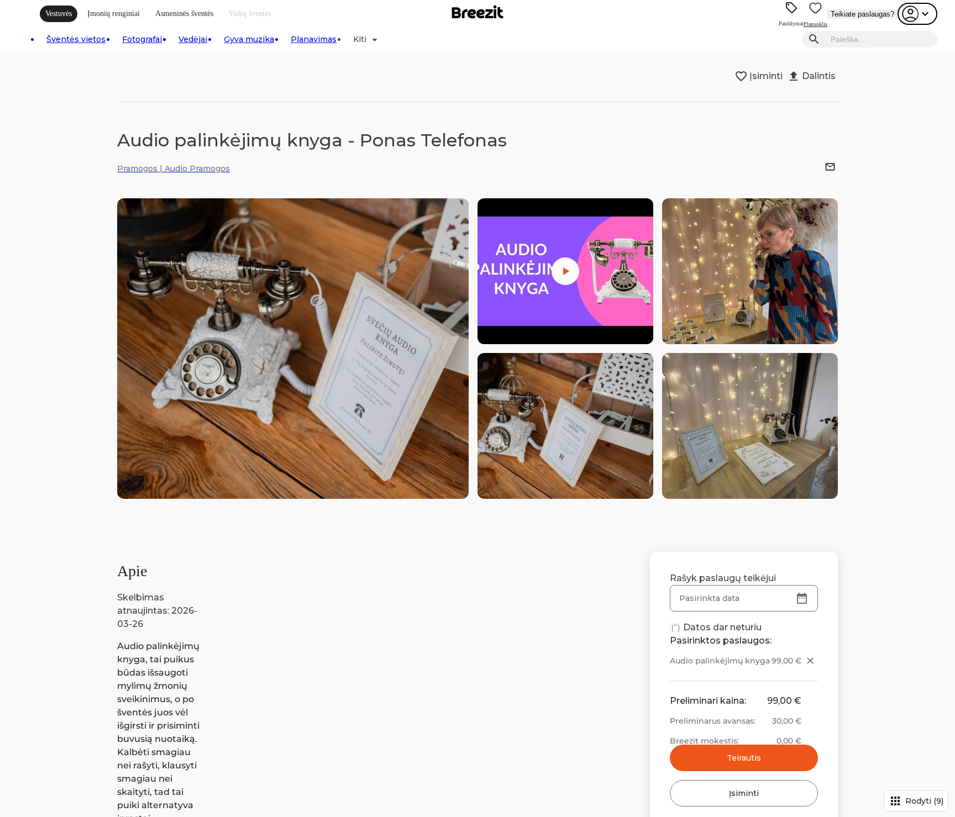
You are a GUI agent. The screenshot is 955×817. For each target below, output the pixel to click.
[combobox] (881, 39)
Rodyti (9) (916, 801)
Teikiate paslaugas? (862, 14)
